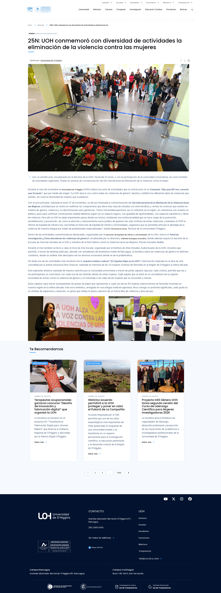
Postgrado (121, 9)
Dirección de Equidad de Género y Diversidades (126, 235)
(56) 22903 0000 (96, 527)
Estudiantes (135, 3)
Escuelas (120, 3)
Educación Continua (153, 9)
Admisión (97, 9)
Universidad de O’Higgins (72, 189)
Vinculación (171, 9)
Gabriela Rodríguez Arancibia (133, 238)
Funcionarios (151, 3)
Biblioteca (167, 3)
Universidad (84, 9)
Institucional (40, 363)
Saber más (39, 442)
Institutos (106, 3)
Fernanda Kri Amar (119, 229)
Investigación (135, 9)
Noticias (183, 9)
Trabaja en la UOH (149, 558)
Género (32, 34)
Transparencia (184, 3)
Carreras (109, 9)
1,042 (119, 473)
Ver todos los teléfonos (100, 537)
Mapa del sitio (97, 547)
